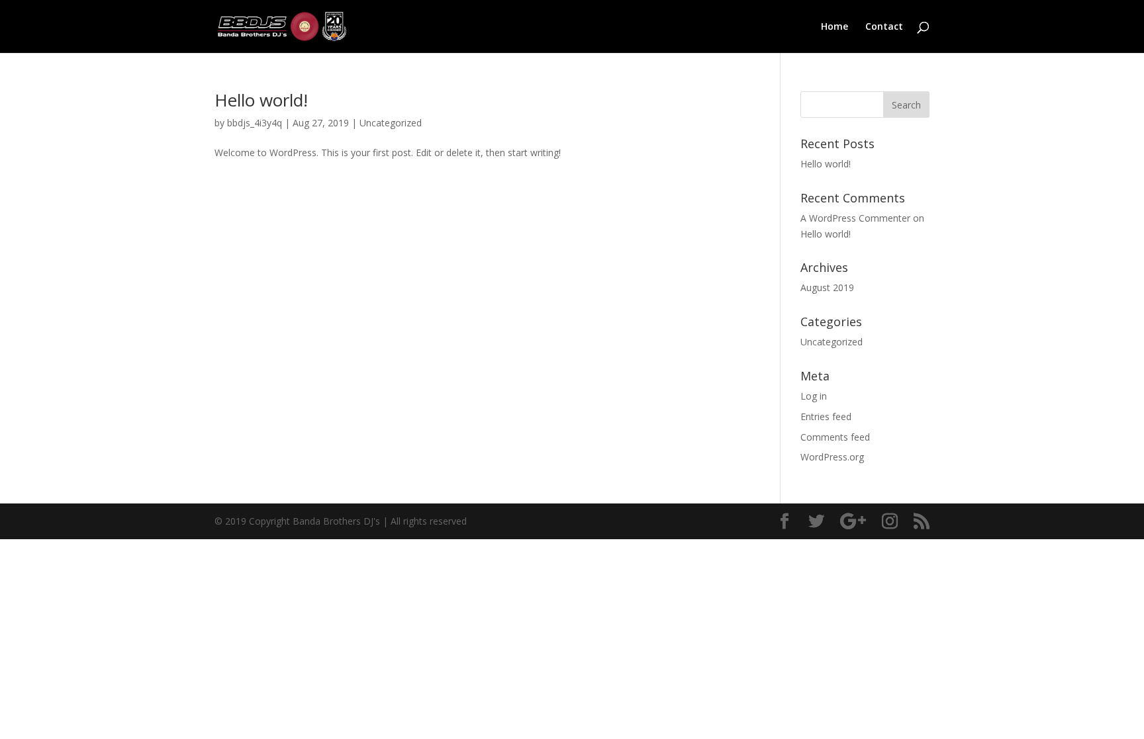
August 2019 (827, 287)
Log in (813, 396)
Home (834, 27)
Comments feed (835, 437)
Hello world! (261, 100)
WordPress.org (832, 457)
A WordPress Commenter (855, 218)
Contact (884, 27)
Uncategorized (390, 122)
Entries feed (825, 416)
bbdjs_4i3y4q (254, 122)
